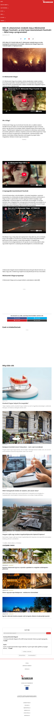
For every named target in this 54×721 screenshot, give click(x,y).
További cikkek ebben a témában (11, 543)
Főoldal (27, 663)
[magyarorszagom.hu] (47, 2)
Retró (2, 11)
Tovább (5, 640)
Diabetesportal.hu (27, 707)
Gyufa (4, 644)
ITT (39, 280)
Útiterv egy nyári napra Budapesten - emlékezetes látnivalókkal (20, 592)
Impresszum (27, 669)
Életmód (2, 17)
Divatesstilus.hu (27, 710)
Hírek (2, 14)
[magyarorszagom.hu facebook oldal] (27, 688)
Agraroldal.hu (27, 715)
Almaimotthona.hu (27, 702)
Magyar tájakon (4, 4)
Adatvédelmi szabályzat (27, 665)
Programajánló (32, 655)
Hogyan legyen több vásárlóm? (27, 683)
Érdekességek (22, 655)
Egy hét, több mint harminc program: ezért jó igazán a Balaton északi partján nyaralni (26, 616)
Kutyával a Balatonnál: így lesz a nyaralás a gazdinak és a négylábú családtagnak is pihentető (25, 568)
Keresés (48, 633)
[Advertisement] (24, 150)
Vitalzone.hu (27, 705)
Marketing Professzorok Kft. (30, 696)
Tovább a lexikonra (27, 651)
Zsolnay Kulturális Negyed (10, 637)
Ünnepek (2, 20)
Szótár (27, 630)
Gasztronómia (4, 7)
